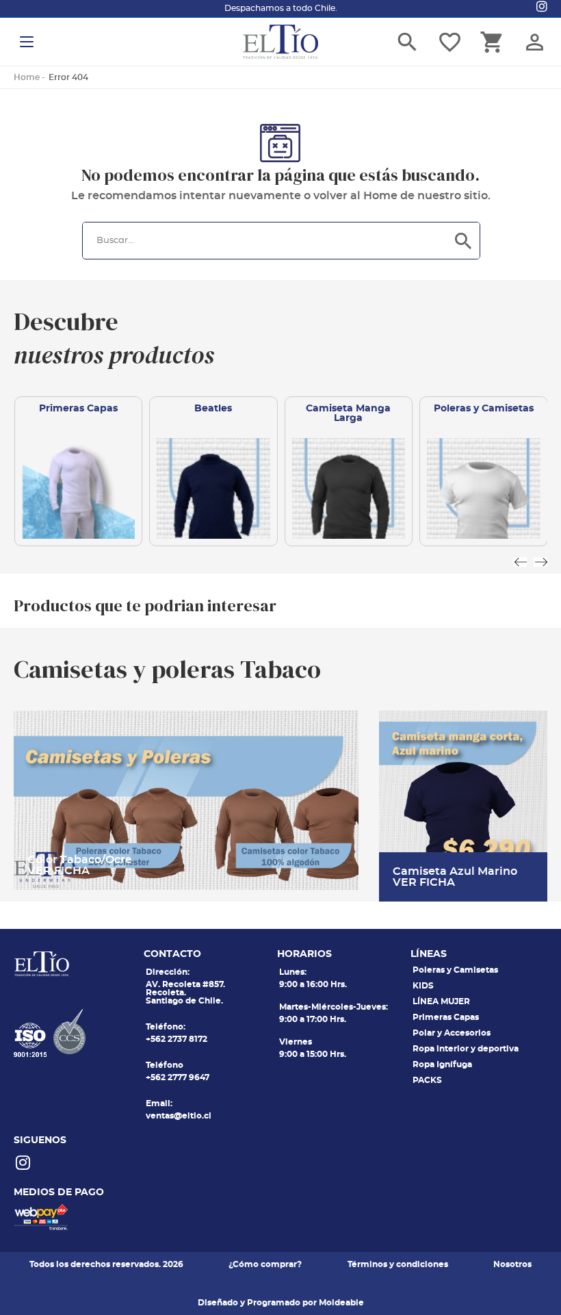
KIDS (423, 986)
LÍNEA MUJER (441, 1001)
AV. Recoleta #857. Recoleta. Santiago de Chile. (185, 992)
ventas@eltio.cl (178, 1116)
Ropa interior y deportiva (466, 1049)
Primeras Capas (446, 1017)
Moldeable (341, 1303)
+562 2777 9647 (177, 1077)
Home (27, 77)
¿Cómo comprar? (265, 1264)
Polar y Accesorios (452, 1033)
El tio (280, 42)
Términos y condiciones (398, 1264)
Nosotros (512, 1264)
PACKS (427, 1080)
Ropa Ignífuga (442, 1064)
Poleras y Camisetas (455, 970)
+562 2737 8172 (176, 1039)
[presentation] (520, 562)
